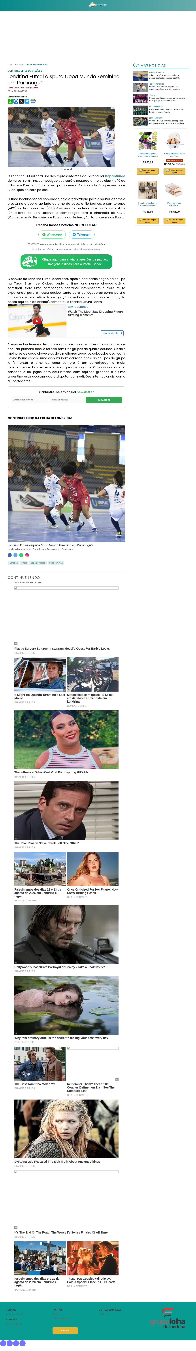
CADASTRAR (104, 400)
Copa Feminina (56, 563)
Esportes (19, 64)
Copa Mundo (115, 176)
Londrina (14, 563)
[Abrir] (4, 5)
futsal (24, 563)
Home (10, 64)
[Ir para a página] (98, 5)
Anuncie (65, 1330)
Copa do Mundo (38, 563)
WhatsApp (54, 234)
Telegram (83, 234)
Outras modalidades (37, 64)
